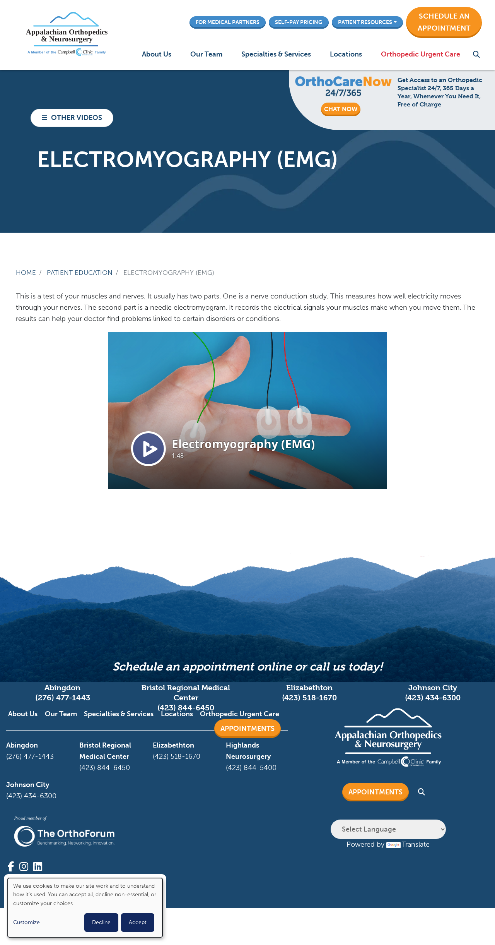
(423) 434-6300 (433, 697)
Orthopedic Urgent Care (420, 54)
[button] (444, 22)
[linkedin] (38, 866)
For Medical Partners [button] (227, 22)
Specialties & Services (276, 54)
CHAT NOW (340, 109)
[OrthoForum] (64, 831)
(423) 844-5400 (251, 767)
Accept (138, 922)
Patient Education (80, 272)
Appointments (247, 728)
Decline (101, 922)
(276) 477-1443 (62, 697)
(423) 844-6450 (185, 707)
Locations (346, 54)
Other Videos (76, 117)
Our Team (206, 54)
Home (26, 272)
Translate (416, 844)
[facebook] (11, 866)
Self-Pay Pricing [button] (299, 22)
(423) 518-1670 (309, 697)
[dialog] (85, 907)
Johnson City (27, 784)
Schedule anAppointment (444, 22)
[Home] (66, 35)
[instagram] (24, 866)
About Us (156, 54)
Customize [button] (26, 922)
